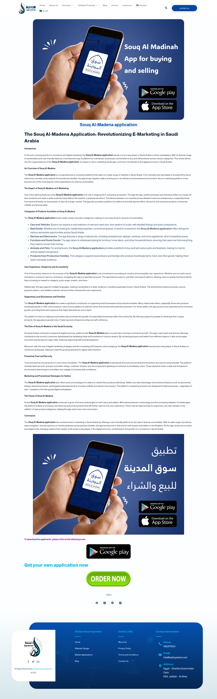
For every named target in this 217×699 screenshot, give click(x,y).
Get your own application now (56, 565)
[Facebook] (28, 662)
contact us (127, 5)
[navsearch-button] (166, 8)
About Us (53, 5)
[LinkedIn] (38, 662)
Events (114, 5)
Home (42, 5)
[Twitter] (33, 662)
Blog (105, 5)
